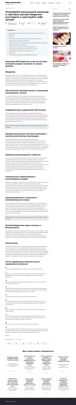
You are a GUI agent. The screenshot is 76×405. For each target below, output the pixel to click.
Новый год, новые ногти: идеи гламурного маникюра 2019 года (63, 359)
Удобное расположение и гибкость (18, 44)
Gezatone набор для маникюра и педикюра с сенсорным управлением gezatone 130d (62, 14)
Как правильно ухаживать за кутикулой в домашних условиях (61, 65)
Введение (11, 36)
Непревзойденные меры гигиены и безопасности (21, 50)
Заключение (12, 52)
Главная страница (9, 8)
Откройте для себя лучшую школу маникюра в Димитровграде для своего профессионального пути (61, 21)
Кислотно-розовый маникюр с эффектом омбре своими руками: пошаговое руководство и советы (46, 360)
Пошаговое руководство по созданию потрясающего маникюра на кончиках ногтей (63, 382)
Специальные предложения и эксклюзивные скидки (22, 46)
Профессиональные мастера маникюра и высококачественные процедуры (28, 42)
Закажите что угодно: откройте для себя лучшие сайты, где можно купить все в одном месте (12, 382)
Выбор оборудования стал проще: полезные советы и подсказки (61, 28)
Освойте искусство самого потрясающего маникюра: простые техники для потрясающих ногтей (29, 360)
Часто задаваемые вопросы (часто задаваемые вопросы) (23, 54)
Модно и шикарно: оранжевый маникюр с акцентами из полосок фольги (46, 381)
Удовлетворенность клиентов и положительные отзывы (23, 48)
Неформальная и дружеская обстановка (19, 40)
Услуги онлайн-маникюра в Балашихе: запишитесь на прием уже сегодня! (29, 381)
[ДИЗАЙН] (62, 43)
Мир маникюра (13, 2)
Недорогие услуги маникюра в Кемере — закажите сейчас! (12, 358)
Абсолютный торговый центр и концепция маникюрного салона (25, 38)
